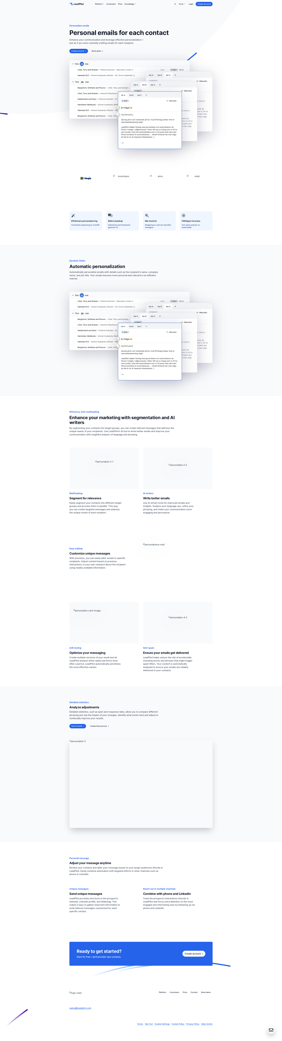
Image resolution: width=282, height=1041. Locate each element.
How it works (76, 726)
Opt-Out (149, 1024)
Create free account (98, 726)
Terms (140, 1024)
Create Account (204, 4)
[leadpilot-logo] (76, 4)
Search (175, 4)
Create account (77, 51)
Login (191, 4)
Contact (194, 992)
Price (120, 4)
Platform (98, 4)
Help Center (207, 1024)
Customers (111, 4)
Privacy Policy (192, 1024)
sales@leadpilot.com (80, 1008)
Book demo (96, 51)
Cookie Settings (162, 1024)
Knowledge (129, 4)
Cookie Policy (178, 1024)
